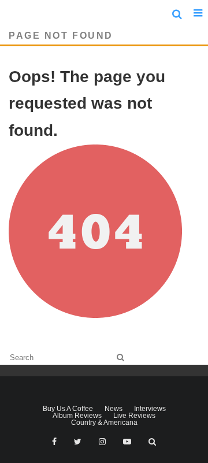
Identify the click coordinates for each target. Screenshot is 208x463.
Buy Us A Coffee (68, 408)
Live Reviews (134, 415)
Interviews (150, 408)
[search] (120, 357)
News (113, 408)
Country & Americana (104, 422)
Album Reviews (77, 415)
